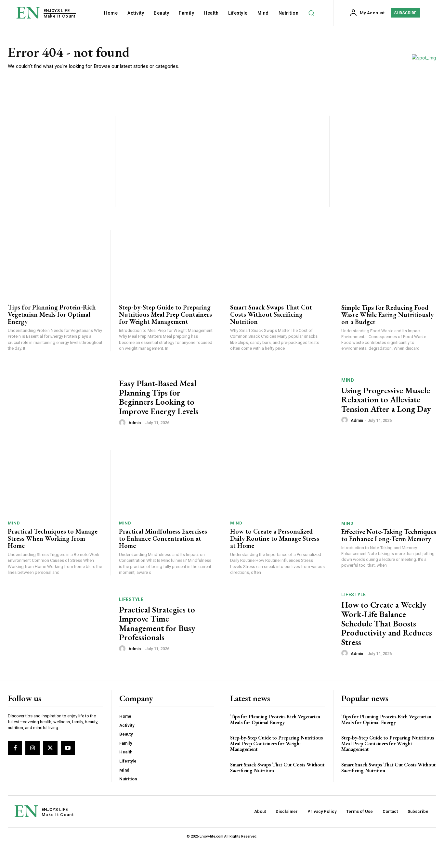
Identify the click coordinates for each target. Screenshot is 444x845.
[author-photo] (123, 422)
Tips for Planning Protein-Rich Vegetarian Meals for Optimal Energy (52, 314)
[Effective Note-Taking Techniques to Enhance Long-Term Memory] (388, 483)
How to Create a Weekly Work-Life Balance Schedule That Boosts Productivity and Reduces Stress (386, 623)
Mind (347, 380)
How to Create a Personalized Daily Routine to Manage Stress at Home (274, 538)
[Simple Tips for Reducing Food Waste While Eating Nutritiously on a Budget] (388, 263)
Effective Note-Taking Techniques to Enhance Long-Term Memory (388, 535)
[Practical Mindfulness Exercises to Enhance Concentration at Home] (166, 483)
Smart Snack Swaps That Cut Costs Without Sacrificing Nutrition (271, 314)
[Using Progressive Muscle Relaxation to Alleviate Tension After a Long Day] (281, 401)
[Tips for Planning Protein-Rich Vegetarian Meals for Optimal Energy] (55, 263)
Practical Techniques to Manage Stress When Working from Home (53, 538)
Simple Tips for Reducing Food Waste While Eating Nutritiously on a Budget (387, 314)
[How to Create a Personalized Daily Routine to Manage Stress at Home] (277, 483)
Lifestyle (131, 599)
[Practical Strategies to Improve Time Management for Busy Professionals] (59, 624)
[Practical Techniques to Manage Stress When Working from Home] (55, 483)
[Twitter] (50, 748)
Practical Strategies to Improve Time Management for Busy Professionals (157, 623)
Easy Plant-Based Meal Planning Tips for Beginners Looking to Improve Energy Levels (158, 397)
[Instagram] (32, 748)
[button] (311, 13)
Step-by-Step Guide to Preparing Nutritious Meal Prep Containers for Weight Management (165, 314)
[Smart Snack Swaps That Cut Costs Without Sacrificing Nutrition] (277, 263)
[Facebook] (15, 748)
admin (134, 422)
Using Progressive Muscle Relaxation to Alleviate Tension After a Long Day (386, 399)
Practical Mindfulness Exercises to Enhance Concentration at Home (163, 538)
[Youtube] (68, 748)
